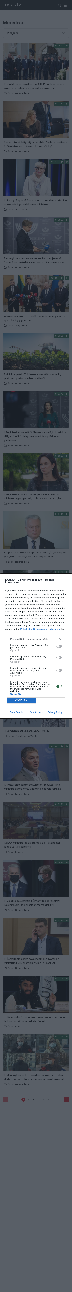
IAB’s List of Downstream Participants (40, 629)
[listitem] (36, 639)
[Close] (65, 580)
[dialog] (36, 646)
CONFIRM (21, 700)
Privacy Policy (55, 712)
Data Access (36, 712)
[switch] (59, 646)
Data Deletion (17, 712)
